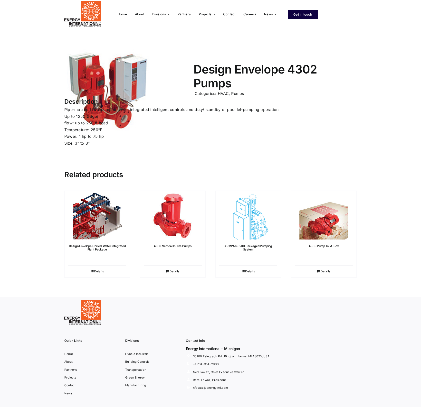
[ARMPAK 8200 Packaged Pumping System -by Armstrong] (248, 215)
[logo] (82, 3)
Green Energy (135, 377)
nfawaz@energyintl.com (210, 387)
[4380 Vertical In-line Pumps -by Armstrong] (172, 215)
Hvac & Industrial (137, 354)
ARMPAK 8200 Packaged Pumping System (248, 247)
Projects (70, 377)
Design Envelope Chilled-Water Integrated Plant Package (97, 247)
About (68, 361)
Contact (70, 385)
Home (68, 354)
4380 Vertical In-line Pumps (173, 246)
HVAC (223, 93)
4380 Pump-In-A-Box (324, 246)
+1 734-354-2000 (206, 364)
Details (99, 271)
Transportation (135, 369)
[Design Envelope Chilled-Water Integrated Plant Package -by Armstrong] (97, 215)
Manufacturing (135, 385)
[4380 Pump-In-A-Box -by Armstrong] (323, 215)
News (68, 393)
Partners (70, 369)
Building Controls (137, 361)
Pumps (237, 93)
